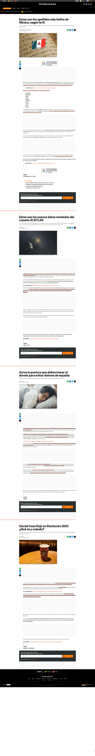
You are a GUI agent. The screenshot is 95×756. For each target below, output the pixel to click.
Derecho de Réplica (47, 685)
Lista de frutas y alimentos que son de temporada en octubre (44, 338)
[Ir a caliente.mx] (77, 0)
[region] (47, 754)
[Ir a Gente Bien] (16, 0)
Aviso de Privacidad (41, 685)
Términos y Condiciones (33, 659)
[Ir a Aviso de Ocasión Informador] (5, 0)
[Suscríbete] (89, 0)
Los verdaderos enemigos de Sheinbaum (34, 186)
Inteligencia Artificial (27, 176)
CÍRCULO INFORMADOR (28, 11)
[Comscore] (89, 684)
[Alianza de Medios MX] (84, 684)
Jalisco (14, 8)
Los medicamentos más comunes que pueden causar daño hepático (45, 641)
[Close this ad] (94, 750)
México (18, 8)
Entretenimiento (55, 678)
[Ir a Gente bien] (55, 670)
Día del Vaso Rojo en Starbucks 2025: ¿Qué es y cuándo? (46, 285)
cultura (61, 678)
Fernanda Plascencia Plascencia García (26, 29)
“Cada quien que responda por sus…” (33, 187)
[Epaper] (82, 0)
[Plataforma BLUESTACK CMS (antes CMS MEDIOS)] (8, 684)
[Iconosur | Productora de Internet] (5, 684)
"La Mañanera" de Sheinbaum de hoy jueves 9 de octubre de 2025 (39, 184)
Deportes (43, 678)
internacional (38, 678)
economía (65, 678)
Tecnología (49, 678)
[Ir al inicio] (14, 4)
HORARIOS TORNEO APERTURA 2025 (12, 11)
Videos (23, 8)
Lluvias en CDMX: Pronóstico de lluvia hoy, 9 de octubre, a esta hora (40, 182)
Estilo (20, 213)
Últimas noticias (7, 8)
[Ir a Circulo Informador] (10, 0)
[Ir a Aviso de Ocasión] (40, 670)
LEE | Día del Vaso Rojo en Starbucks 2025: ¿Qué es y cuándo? (38, 441)
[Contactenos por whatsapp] (91, 4)
